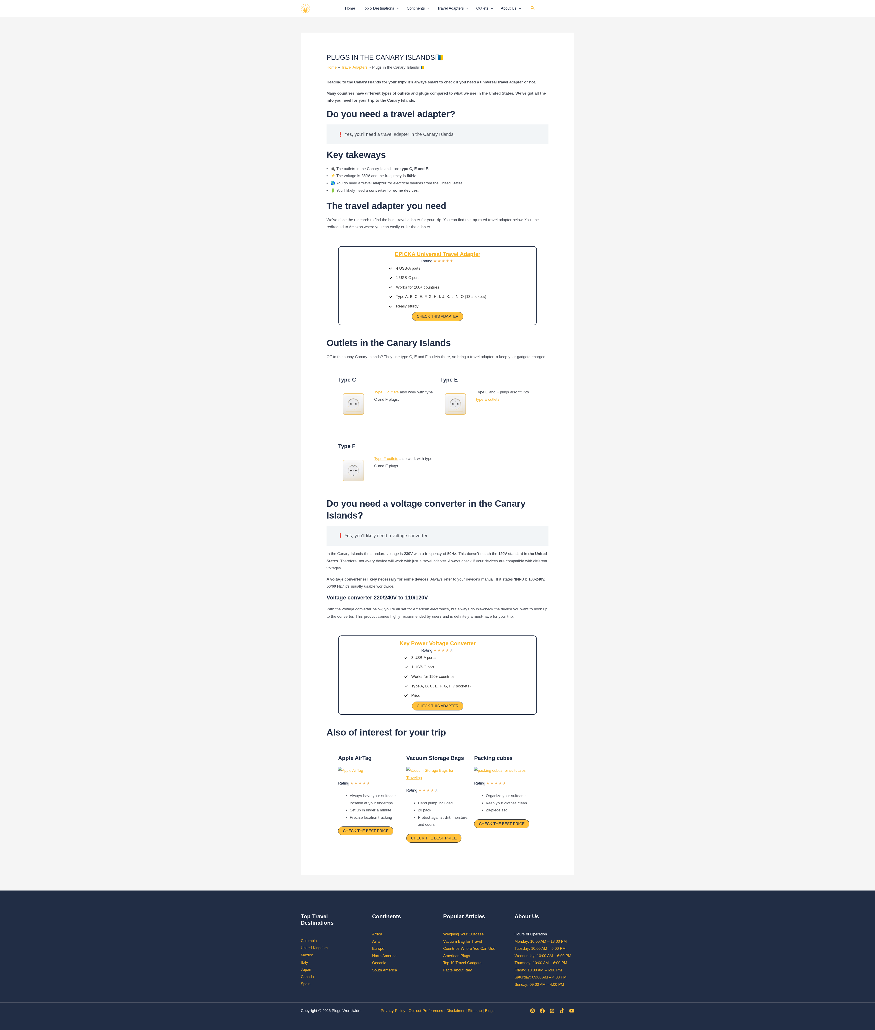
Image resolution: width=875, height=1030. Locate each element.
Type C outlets (386, 392)
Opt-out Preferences (426, 1011)
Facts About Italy (457, 970)
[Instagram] (552, 1010)
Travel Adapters (450, 8)
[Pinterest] (532, 1010)
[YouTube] (571, 1010)
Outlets (482, 8)
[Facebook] (542, 1010)
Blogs (489, 1011)
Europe (378, 948)
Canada (307, 977)
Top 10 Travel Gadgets (462, 963)
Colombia (309, 941)
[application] (396, 8)
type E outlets (487, 399)
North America (384, 956)
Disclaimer (455, 1011)
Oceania (379, 963)
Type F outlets (386, 459)
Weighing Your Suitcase (463, 934)
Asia (376, 941)
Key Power (438, 643)
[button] (437, 316)
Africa (377, 934)
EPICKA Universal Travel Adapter (437, 254)
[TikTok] (561, 1010)
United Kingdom (314, 948)
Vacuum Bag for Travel (462, 941)
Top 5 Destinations (378, 8)
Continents (416, 8)
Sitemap (475, 1011)
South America (384, 970)
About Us (509, 8)
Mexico (307, 955)
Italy (304, 962)
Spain (305, 984)
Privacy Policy (393, 1011)
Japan (306, 969)
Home (350, 8)
